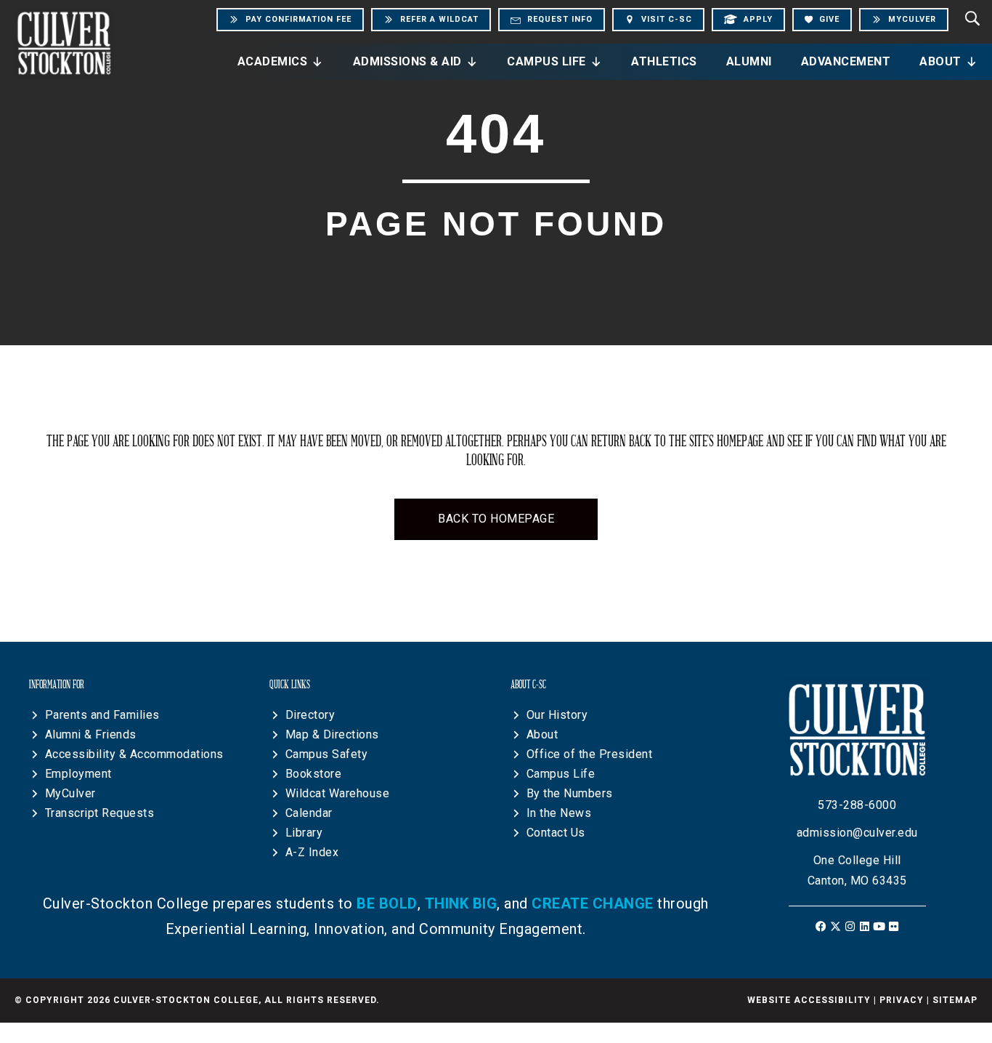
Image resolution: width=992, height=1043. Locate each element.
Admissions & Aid (407, 61)
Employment (78, 774)
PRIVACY (901, 1000)
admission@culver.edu (857, 832)
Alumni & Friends (91, 734)
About (940, 61)
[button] (821, 926)
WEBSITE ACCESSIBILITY (809, 1000)
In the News (559, 813)
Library (304, 832)
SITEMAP (954, 1000)
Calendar (309, 813)
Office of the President (590, 754)
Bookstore (313, 774)
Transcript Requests (100, 813)
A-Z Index (312, 852)
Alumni (749, 61)
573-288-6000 (857, 805)
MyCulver (70, 793)
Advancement (846, 61)
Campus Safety (326, 754)
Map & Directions (332, 734)
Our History (557, 715)
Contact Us (556, 832)
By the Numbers (570, 793)
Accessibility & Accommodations (134, 754)
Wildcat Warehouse (337, 793)
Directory (310, 715)
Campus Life (546, 61)
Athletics (664, 61)
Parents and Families (102, 715)
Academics (272, 61)
